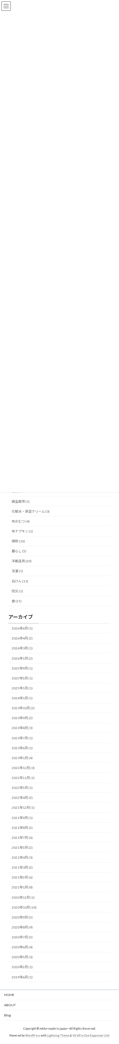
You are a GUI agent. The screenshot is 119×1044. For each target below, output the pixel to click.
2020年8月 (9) (22, 927)
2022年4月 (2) (22, 798)
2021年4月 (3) (22, 857)
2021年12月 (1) (23, 808)
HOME (9, 995)
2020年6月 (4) (22, 947)
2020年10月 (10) (24, 907)
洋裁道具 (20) (22, 561)
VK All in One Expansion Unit (91, 1035)
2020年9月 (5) (22, 917)
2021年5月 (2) (22, 847)
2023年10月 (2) (23, 708)
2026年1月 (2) (22, 658)
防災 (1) (17, 591)
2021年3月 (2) (22, 867)
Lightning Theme (58, 1035)
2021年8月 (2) (22, 828)
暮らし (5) (19, 551)
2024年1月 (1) (22, 698)
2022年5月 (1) (22, 788)
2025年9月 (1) (22, 668)
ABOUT (10, 1005)
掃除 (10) (18, 541)
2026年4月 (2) (22, 638)
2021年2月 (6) (22, 877)
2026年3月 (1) (22, 648)
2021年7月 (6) (22, 838)
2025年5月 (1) (22, 678)
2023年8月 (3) (22, 728)
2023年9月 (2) (22, 718)
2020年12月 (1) (23, 897)
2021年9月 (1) (22, 818)
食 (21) (17, 601)
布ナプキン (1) (22, 531)
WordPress (32, 1035)
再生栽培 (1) (21, 501)
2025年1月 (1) (22, 688)
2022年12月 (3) (23, 768)
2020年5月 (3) (22, 957)
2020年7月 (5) (22, 937)
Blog (7, 1015)
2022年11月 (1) (23, 778)
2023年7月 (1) (22, 738)
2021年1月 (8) (22, 887)
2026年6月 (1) (22, 628)
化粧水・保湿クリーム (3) (31, 511)
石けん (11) (20, 581)
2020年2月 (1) (22, 967)
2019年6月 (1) (22, 977)
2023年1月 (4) (22, 758)
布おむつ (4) (21, 521)
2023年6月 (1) (22, 748)
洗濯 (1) (17, 571)
